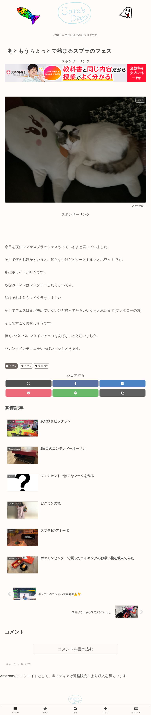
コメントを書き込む (75, 649)
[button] (122, 393)
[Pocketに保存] (29, 393)
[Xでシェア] (29, 383)
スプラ (12, 366)
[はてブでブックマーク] (122, 383)
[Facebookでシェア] (75, 383)
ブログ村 (43, 366)
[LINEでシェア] (75, 393)
